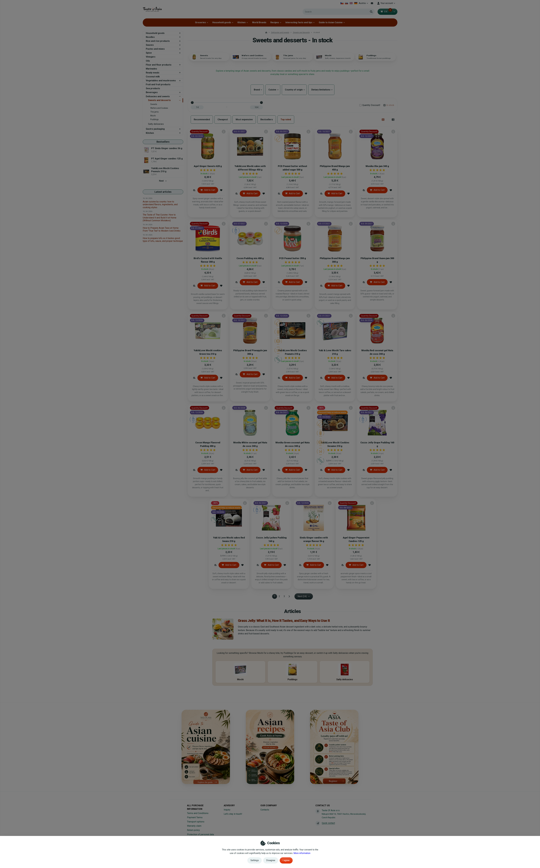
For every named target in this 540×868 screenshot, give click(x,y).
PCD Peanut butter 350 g (292, 258)
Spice (149, 52)
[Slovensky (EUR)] (346, 3)
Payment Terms (194, 817)
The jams (154, 112)
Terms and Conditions (197, 813)
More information (301, 853)
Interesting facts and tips (298, 22)
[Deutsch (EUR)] (355, 3)
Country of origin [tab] (294, 89)
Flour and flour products (158, 64)
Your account (387, 3)
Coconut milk (153, 76)
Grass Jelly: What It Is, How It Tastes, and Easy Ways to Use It (284, 620)
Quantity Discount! (371, 105)
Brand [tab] (257, 89)
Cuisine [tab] (272, 89)
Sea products (153, 88)
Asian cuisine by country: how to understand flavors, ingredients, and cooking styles (160, 204)
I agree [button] (286, 860)
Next (161, 180)
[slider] (192, 102)
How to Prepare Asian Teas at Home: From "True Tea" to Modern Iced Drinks (161, 229)
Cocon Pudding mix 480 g (250, 258)
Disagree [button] (270, 860)
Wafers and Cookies (159, 108)
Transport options (195, 821)
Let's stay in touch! (233, 814)
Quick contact (328, 823)
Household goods (221, 22)
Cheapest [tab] (223, 119)
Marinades (151, 68)
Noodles (150, 37)
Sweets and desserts (159, 100)
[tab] (383, 119)
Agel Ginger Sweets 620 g (208, 166)
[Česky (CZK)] (342, 3)
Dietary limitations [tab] (321, 89)
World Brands (259, 22)
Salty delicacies (156, 124)
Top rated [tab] (286, 119)
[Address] (317, 811)
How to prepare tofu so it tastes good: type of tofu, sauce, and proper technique (163, 239)
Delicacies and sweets (158, 96)
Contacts (264, 809)
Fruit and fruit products (158, 84)
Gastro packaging (155, 129)
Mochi (153, 115)
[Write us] (317, 823)
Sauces (150, 45)
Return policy (193, 830)
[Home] (152, 9)
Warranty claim (194, 826)
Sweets (153, 104)
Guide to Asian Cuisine (331, 22)
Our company (268, 805)
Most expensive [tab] (244, 119)
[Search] (371, 12)
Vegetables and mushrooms (161, 80)
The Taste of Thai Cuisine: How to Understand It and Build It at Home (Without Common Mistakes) (159, 217)
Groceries (200, 22)
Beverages (152, 92)
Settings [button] (254, 860)
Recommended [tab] (202, 119)
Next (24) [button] (302, 596)
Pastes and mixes (155, 49)
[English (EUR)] (351, 3)
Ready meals (152, 72)
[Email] (372, 3)
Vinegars (150, 56)
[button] (394, 12)
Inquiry (227, 809)
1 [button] (275, 597)
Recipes (274, 22)
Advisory (229, 805)
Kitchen (242, 22)
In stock (390, 105)
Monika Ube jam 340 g (377, 166)
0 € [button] (387, 11)
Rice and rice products (158, 41)
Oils (148, 60)
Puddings (154, 119)
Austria (364, 4)
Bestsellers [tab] (266, 119)
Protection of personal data (200, 834)
